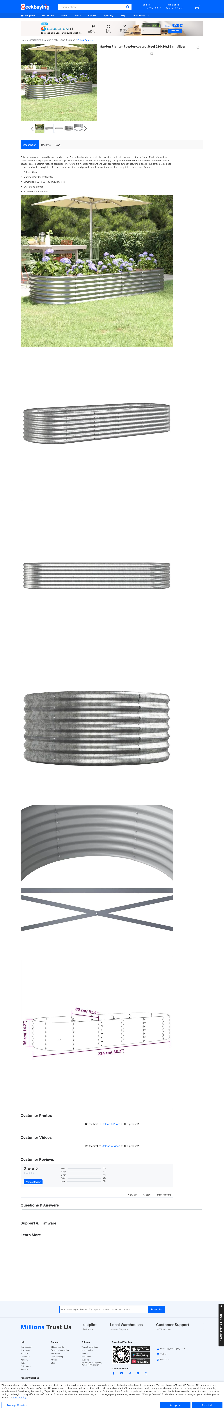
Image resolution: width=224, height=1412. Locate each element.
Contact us (25, 1357)
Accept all (175, 1405)
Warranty (24, 1360)
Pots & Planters (84, 40)
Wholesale (55, 1353)
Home (23, 40)
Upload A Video (111, 1145)
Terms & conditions (90, 1347)
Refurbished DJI (141, 15)
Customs (85, 1360)
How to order (26, 1347)
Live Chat (164, 1359)
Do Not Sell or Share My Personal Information (92, 1364)
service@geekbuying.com (172, 1348)
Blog (123, 15)
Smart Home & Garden (40, 40)
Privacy (85, 1353)
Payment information (60, 1350)
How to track (26, 1350)
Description (29, 144)
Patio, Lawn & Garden (64, 40)
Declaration (86, 1357)
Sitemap (24, 1369)
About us (24, 1353)
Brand (64, 15)
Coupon (92, 15)
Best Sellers (48, 15)
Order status (26, 1366)
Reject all (207, 1405)
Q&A (57, 144)
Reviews (46, 144)
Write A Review (33, 1182)
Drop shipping (57, 1357)
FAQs (23, 1363)
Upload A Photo (111, 1124)
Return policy (87, 1350)
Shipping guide (57, 1347)
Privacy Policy (19, 1397)
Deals (78, 15)
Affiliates (55, 1360)
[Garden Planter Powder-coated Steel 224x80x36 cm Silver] (39, 128)
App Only (108, 15)
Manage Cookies (17, 1405)
